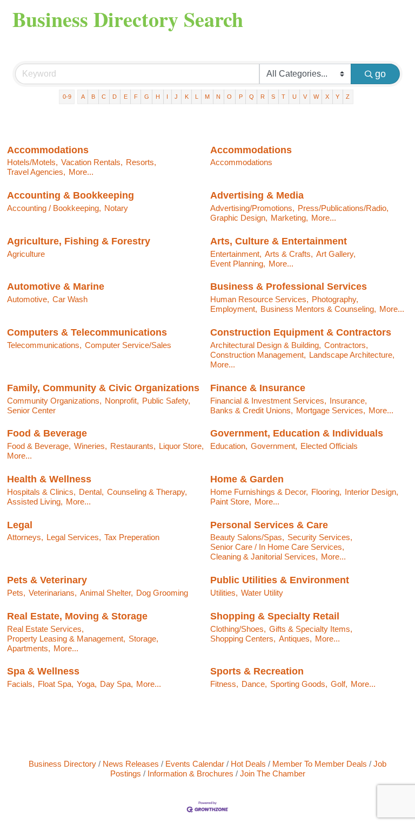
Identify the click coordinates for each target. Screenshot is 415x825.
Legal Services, (73, 537)
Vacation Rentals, (92, 162)
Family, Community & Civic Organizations (103, 388)
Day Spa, (116, 683)
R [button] (262, 96)
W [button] (316, 96)
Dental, (91, 491)
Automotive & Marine (55, 286)
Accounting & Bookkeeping (70, 195)
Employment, (233, 308)
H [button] (158, 96)
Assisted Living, (35, 501)
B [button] (93, 96)
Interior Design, (371, 491)
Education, (228, 446)
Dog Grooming (162, 592)
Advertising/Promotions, (252, 208)
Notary (116, 208)
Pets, (16, 592)
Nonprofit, (122, 400)
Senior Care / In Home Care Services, (277, 546)
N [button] (218, 96)
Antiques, (295, 638)
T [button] (283, 96)
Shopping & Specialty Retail (274, 616)
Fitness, (224, 683)
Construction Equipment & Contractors (300, 332)
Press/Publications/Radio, (343, 208)
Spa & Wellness (43, 671)
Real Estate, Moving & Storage (77, 616)
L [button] (196, 96)
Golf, (339, 683)
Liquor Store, (181, 446)
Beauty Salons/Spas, (247, 537)
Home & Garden (247, 479)
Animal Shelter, (106, 592)
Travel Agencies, (36, 171)
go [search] (380, 74)
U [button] (294, 96)
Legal (19, 525)
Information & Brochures (190, 773)
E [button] (126, 96)
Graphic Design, (238, 217)
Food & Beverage (47, 433)
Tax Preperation (131, 537)
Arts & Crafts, (289, 253)
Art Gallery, (336, 253)
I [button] (167, 96)
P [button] (241, 96)
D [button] (114, 96)
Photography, (335, 299)
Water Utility (262, 592)
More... (81, 171)
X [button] (327, 96)
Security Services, (319, 537)
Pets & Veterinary (47, 580)
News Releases (131, 763)
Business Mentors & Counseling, (318, 308)
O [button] (229, 96)
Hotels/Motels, (32, 162)
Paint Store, (230, 501)
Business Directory (62, 763)
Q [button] (251, 96)
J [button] (176, 96)
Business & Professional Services (288, 286)
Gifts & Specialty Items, (310, 628)
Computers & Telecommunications (87, 332)
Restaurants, (133, 446)
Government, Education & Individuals (296, 433)
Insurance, (348, 400)
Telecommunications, (44, 345)
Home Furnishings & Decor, (259, 491)
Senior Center (31, 410)
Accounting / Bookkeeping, (54, 208)
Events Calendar (194, 763)
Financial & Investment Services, (268, 400)
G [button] (146, 96)
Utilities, (224, 592)
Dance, (254, 683)
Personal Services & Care (269, 525)
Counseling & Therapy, (147, 491)
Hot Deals (248, 763)
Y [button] (337, 96)
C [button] (104, 96)
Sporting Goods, (298, 683)
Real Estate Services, (45, 628)
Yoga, (87, 683)
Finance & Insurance (257, 388)
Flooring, (326, 491)
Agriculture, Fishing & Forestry (78, 241)
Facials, (21, 683)
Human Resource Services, (259, 299)
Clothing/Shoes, (238, 628)
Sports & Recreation (257, 671)
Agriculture (26, 253)
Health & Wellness (49, 479)
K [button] (187, 96)
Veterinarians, (53, 592)
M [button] (207, 96)
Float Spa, (55, 683)
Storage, (143, 638)
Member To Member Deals (319, 763)
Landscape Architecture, (351, 354)
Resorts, (141, 162)
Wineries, (90, 446)
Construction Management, (258, 354)
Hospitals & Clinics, (41, 491)
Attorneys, (25, 537)
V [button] (305, 96)
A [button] (83, 96)
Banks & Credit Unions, (251, 410)
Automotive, (28, 299)
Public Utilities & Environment (279, 580)
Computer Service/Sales (128, 345)
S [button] (273, 96)
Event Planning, (237, 263)
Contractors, (346, 345)
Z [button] (348, 96)
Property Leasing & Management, (66, 638)
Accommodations (48, 150)
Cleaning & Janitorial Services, (264, 556)
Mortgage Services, (330, 410)
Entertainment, (236, 253)
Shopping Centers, (243, 638)
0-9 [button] (67, 96)
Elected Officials (329, 446)
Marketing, (289, 217)
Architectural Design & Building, (265, 345)
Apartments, (28, 648)
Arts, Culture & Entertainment (278, 241)
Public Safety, (166, 400)
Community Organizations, (54, 400)
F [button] (136, 96)
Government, (274, 446)
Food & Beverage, (39, 446)
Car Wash (70, 299)
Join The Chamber (272, 773)
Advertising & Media (257, 195)
